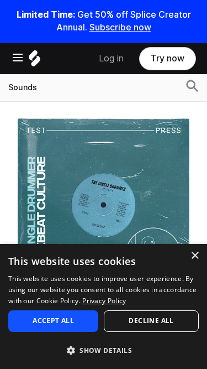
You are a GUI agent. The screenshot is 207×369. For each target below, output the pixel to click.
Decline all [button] (151, 320)
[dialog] (103, 306)
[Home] (34, 61)
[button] (103, 350)
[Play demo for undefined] (104, 204)
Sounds (22, 87)
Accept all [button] (53, 320)
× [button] (194, 256)
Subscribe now (120, 27)
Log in (111, 58)
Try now (167, 58)
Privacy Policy (104, 300)
